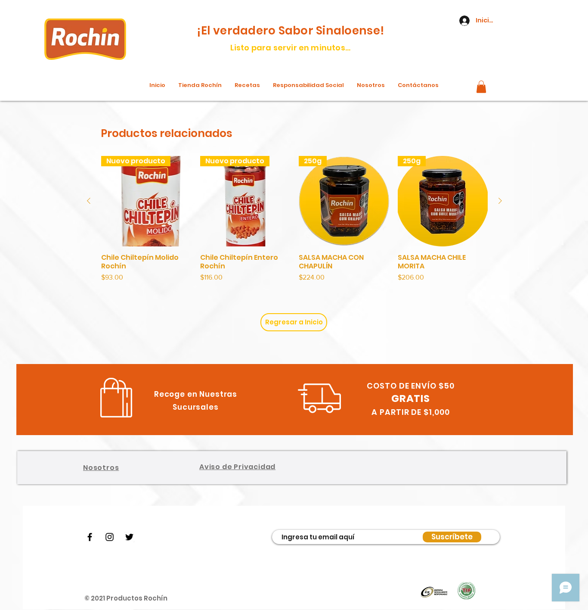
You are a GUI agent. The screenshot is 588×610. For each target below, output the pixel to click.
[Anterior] (89, 201)
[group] (294, 219)
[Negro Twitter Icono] (129, 537)
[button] (481, 87)
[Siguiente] (500, 201)
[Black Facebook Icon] (89, 537)
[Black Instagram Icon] (109, 537)
